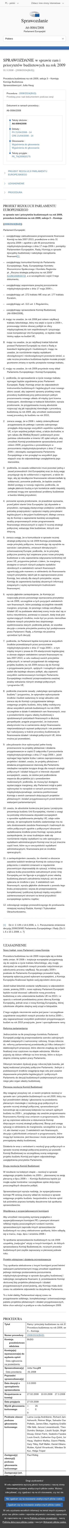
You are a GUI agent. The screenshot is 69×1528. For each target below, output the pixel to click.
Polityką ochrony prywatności (43, 1518)
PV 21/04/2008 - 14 (22, 132)
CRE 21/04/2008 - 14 (22, 135)
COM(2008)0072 (16, 276)
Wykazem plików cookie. (54, 1522)
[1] (18, 256)
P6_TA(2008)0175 (21, 156)
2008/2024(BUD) (27, 93)
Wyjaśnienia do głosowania (25, 144)
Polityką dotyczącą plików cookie (18, 1522)
